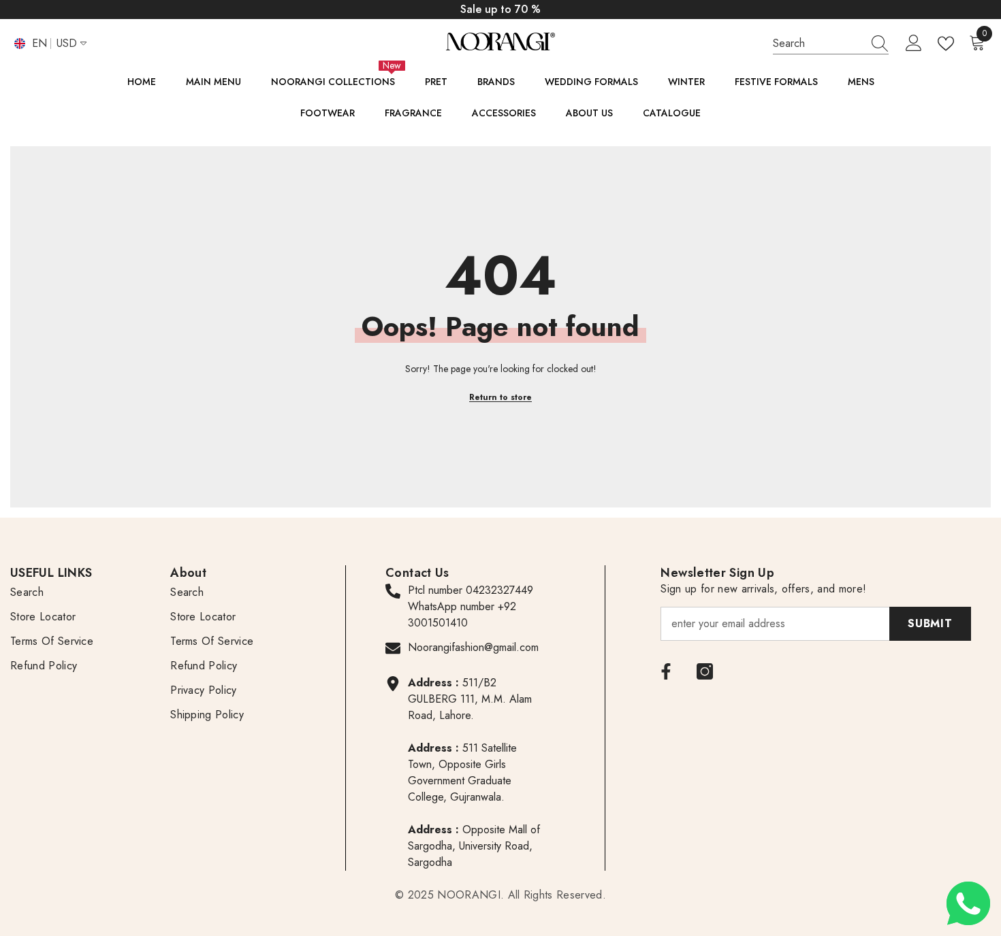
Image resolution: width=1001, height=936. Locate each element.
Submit (930, 623)
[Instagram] (704, 671)
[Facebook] (666, 671)
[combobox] (818, 43)
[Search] (831, 43)
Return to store (500, 397)
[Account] (914, 43)
